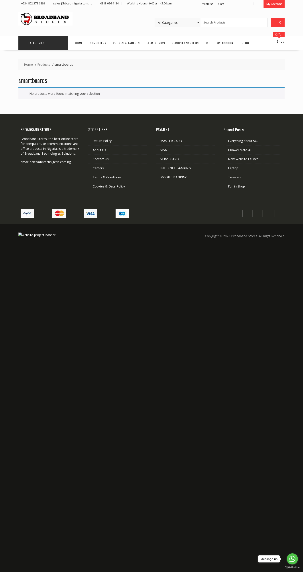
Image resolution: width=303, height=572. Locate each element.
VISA (163, 150)
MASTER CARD (171, 141)
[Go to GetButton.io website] (292, 567)
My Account (274, 4)
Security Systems (185, 43)
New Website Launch (243, 159)
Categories (36, 43)
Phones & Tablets (126, 43)
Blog (245, 43)
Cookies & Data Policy (109, 186)
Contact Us (101, 159)
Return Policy (102, 141)
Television (235, 177)
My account (226, 43)
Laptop (233, 168)
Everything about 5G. (243, 141)
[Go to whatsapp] (292, 558)
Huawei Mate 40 (240, 150)
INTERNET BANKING (175, 168)
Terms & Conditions (107, 177)
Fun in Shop (236, 186)
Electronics (155, 43)
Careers (98, 168)
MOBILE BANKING (173, 177)
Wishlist (207, 4)
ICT (207, 43)
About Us (99, 150)
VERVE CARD (169, 159)
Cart (221, 4)
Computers (97, 43)
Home (79, 43)
